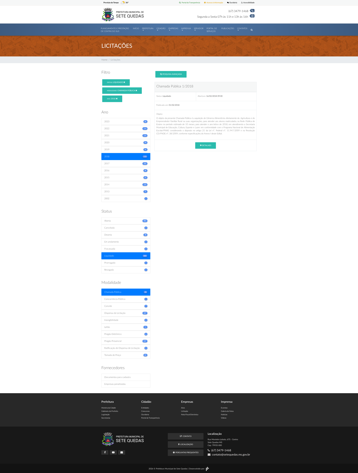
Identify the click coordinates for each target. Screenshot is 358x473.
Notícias (224, 415)
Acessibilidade (249, 3)
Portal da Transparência (190, 3)
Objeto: (159, 114)
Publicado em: (162, 105)
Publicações (227, 29)
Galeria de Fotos (227, 411)
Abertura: (202, 96)
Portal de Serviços (212, 30)
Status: (159, 96)
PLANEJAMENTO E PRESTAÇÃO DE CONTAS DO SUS (115, 30)
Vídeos (223, 418)
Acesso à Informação (214, 3)
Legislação (105, 415)
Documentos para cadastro (117, 377)
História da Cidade (108, 408)
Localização (186, 444)
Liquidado (115, 82)
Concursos (145, 411)
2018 (111, 99)
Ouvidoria (233, 3)
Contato (186, 436)
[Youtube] (113, 452)
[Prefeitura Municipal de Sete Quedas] (122, 14)
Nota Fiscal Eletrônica (189, 415)
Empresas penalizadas (115, 384)
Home (104, 60)
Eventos (224, 408)
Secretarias (105, 418)
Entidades (145, 408)
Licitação (184, 411)
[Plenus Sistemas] (207, 469)
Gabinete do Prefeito (109, 411)
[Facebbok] (104, 452)
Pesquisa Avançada (172, 74)
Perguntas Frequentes (186, 453)
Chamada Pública (121, 91)
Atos (183, 408)
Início (136, 29)
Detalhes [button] (206, 145)
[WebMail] (121, 452)
